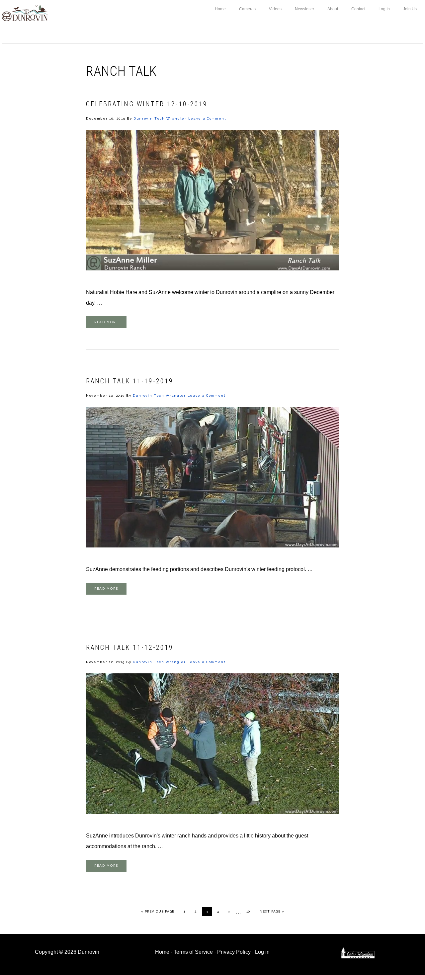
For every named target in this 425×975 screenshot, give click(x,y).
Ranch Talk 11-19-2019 (129, 381)
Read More (106, 322)
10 (250, 911)
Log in (262, 952)
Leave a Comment (207, 118)
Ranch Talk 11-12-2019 (129, 647)
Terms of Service (193, 952)
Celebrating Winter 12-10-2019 (147, 104)
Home (162, 952)
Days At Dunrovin (25, 13)
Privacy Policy (234, 952)
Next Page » (272, 911)
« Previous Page (157, 911)
